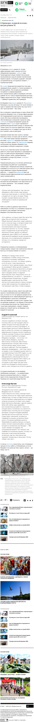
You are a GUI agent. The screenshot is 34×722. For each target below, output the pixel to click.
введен (11, 69)
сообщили (3, 122)
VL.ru (1, 138)
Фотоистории (4, 554)
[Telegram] (30, 16)
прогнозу (10, 444)
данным (28, 103)
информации (23, 142)
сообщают (25, 157)
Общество (3, 17)
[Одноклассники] (32, 16)
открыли (13, 123)
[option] (17, 464)
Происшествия (12, 17)
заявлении (20, 172)
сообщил (19, 73)
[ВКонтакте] (28, 16)
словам (5, 86)
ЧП (12, 20)
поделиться (10, 140)
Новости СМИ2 (4, 549)
